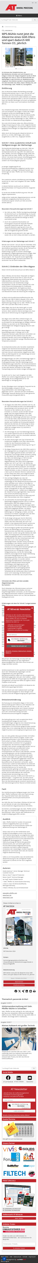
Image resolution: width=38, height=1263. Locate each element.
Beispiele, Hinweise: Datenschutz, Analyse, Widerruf (19, 652)
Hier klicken (21, 640)
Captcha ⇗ (27, 642)
